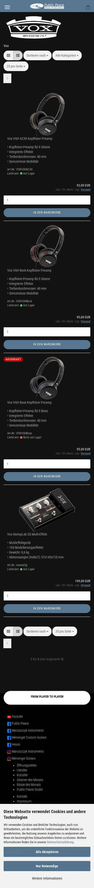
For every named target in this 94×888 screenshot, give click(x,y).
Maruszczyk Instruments (28, 730)
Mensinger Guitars (23, 758)
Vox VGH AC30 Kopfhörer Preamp (29, 138)
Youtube (17, 716)
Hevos (16, 744)
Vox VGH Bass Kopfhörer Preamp (29, 402)
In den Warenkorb (47, 212)
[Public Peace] (47, 6)
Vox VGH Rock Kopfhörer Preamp (29, 270)
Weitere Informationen (47, 878)
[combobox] (37, 55)
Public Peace (20, 723)
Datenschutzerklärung (60, 842)
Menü (7, 7)
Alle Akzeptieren (47, 852)
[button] (8, 55)
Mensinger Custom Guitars (29, 737)
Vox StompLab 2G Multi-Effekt (27, 534)
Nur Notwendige (47, 866)
